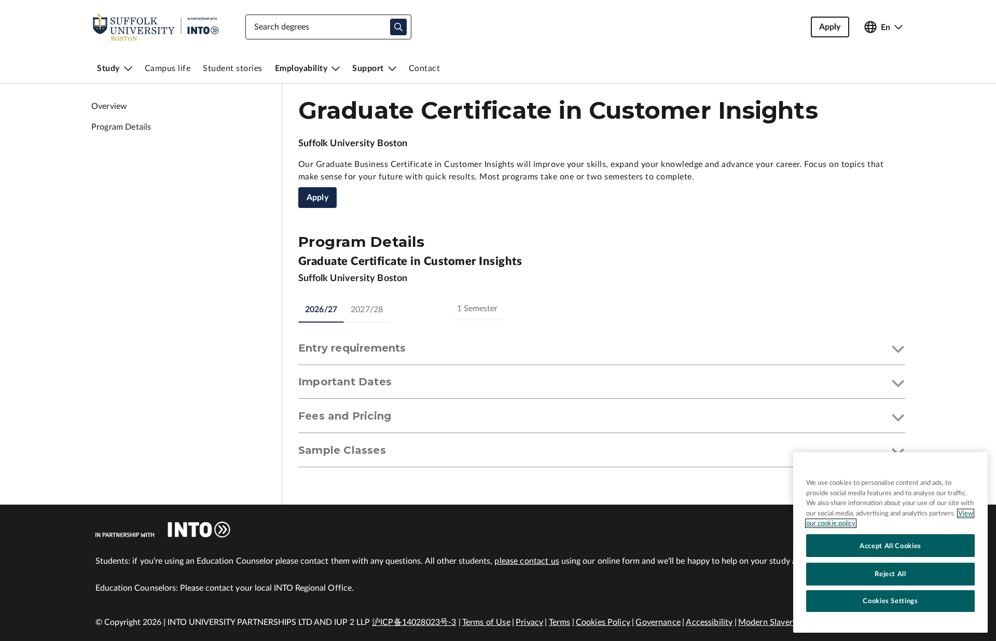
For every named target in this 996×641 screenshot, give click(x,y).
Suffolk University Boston (353, 143)
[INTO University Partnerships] (162, 529)
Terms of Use (486, 622)
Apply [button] (830, 27)
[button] (601, 350)
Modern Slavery (767, 622)
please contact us (526, 561)
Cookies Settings (890, 601)
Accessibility (709, 622)
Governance (658, 622)
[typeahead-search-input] (398, 27)
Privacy (529, 622)
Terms (560, 622)
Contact (424, 68)
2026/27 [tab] (321, 309)
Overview (109, 106)
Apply (317, 197)
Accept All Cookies (890, 545)
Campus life (168, 68)
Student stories (232, 68)
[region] (890, 542)
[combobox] (328, 27)
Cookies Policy (603, 622)
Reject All (890, 573)
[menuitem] (115, 68)
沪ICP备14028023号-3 (414, 622)
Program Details (121, 127)
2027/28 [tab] (367, 309)
